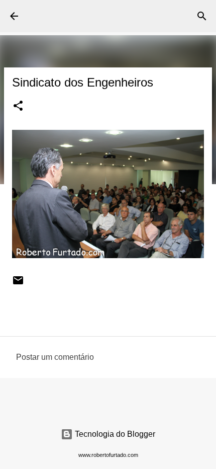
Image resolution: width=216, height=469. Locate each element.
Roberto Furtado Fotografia (76, 16)
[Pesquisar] (202, 16)
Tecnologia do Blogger (114, 434)
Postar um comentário (55, 357)
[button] (18, 107)
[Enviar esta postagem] (18, 284)
